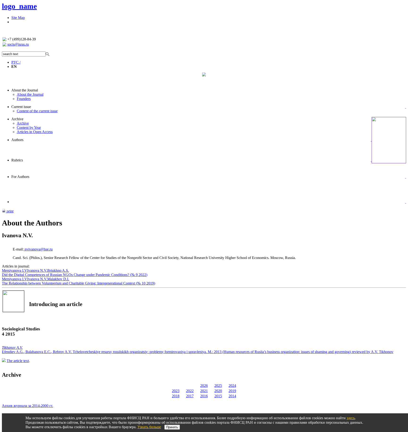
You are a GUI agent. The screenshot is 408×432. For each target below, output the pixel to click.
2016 (204, 396)
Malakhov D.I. (58, 279)
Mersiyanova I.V (14, 270)
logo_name (19, 6)
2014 (232, 396)
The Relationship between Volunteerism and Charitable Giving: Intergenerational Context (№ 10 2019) (78, 283)
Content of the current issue (37, 111)
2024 (232, 386)
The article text (18, 361)
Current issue (21, 107)
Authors (17, 140)
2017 (190, 396)
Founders (24, 99)
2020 (218, 391)
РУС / (16, 62)
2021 (204, 391)
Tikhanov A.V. (12, 348)
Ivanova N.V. (37, 270)
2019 (232, 391)
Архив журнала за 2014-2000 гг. (27, 406)
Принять (172, 427)
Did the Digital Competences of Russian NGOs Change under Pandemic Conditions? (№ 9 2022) (74, 275)
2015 (218, 396)
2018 (175, 396)
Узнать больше (149, 427)
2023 (175, 391)
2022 (190, 391)
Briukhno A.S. (58, 270)
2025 (218, 386)
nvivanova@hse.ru (38, 249)
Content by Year (29, 127)
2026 (204, 386)
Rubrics (17, 160)
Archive (17, 119)
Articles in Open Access (35, 132)
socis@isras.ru (18, 44)
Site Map (18, 18)
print (9, 211)
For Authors (20, 177)
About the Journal (24, 90)
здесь (351, 418)
